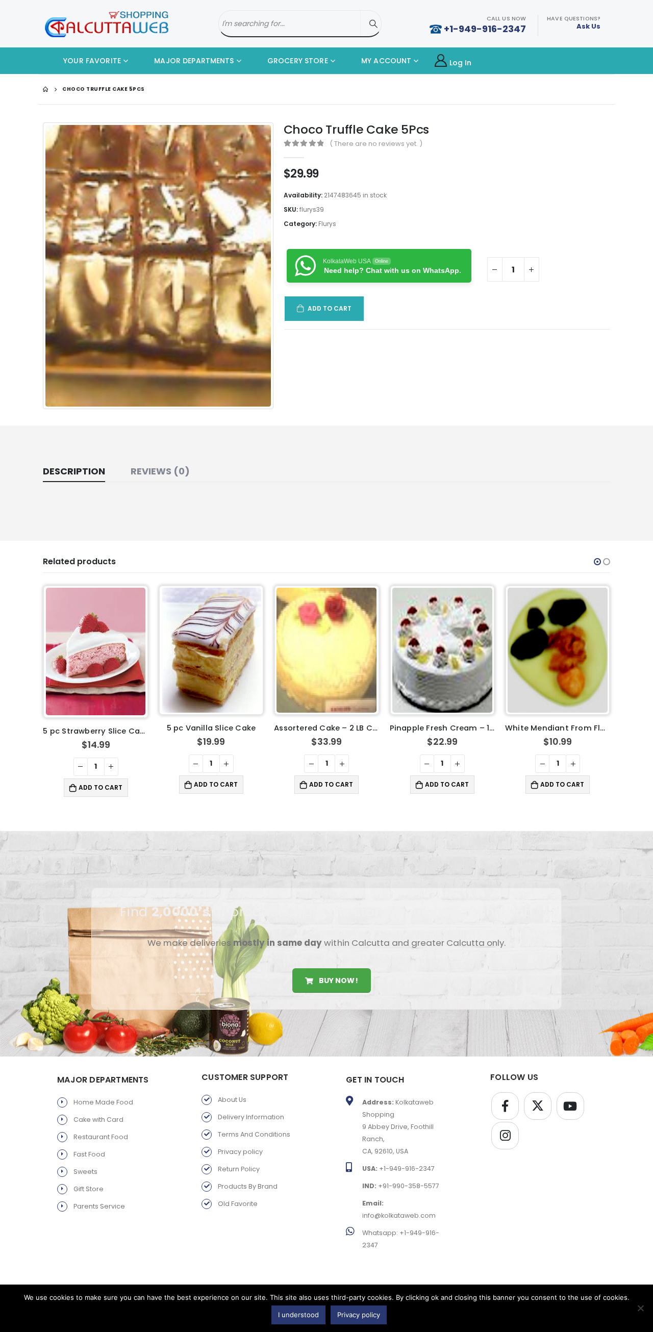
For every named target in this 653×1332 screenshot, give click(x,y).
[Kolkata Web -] (106, 24)
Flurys (327, 223)
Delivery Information (251, 1114)
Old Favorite (238, 1201)
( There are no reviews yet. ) (376, 143)
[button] (597, 562)
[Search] (373, 23)
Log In (460, 63)
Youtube (570, 1103)
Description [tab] (74, 471)
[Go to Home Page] (45, 89)
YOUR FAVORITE (91, 61)
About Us (232, 1097)
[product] (96, 650)
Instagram (505, 1133)
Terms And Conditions (254, 1131)
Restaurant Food (100, 1134)
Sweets (85, 1169)
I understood (298, 1315)
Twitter (537, 1103)
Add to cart (330, 308)
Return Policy (239, 1166)
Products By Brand (248, 1183)
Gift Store (88, 1186)
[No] (640, 1308)
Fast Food (89, 1151)
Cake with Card (98, 1117)
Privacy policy (240, 1149)
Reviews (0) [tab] (160, 471)
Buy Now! (337, 977)
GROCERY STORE (296, 61)
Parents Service (99, 1203)
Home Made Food (103, 1099)
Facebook (505, 1103)
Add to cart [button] (100, 784)
